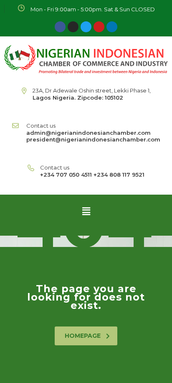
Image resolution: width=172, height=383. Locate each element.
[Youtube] (99, 26)
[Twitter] (86, 26)
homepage (83, 335)
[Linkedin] (111, 26)
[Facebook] (60, 26)
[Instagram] (73, 26)
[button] (86, 211)
